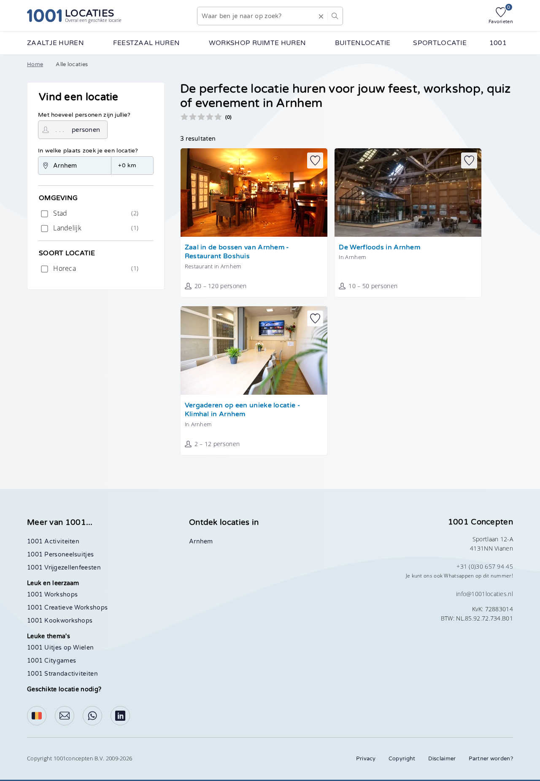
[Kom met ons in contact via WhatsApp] (92, 715)
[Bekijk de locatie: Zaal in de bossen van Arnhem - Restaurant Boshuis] (254, 192)
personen (86, 130)
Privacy (366, 758)
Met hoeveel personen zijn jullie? (84, 115)
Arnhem (201, 541)
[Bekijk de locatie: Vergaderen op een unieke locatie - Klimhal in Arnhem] (254, 350)
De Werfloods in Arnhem (379, 247)
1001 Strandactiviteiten (62, 673)
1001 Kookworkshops (59, 620)
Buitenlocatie (363, 43)
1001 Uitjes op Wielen (60, 647)
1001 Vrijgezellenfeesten (64, 567)
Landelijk (94, 228)
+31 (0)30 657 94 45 (484, 566)
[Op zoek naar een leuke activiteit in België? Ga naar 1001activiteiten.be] (36, 715)
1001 (498, 43)
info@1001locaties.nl (484, 594)
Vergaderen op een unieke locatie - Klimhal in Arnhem (242, 410)
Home (35, 64)
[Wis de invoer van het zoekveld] (321, 16)
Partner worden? (491, 758)
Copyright (402, 758)
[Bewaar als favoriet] (315, 160)
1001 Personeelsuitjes (60, 554)
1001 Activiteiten (53, 541)
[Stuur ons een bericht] (64, 715)
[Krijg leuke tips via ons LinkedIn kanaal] (120, 715)
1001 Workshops (52, 594)
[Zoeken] (335, 16)
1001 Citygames (51, 660)
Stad (94, 213)
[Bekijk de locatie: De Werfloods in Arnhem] (408, 192)
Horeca (94, 268)
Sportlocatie (440, 43)
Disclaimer (442, 758)
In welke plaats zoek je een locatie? (88, 150)
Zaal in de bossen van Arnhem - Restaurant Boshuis (237, 252)
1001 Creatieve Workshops (67, 607)
